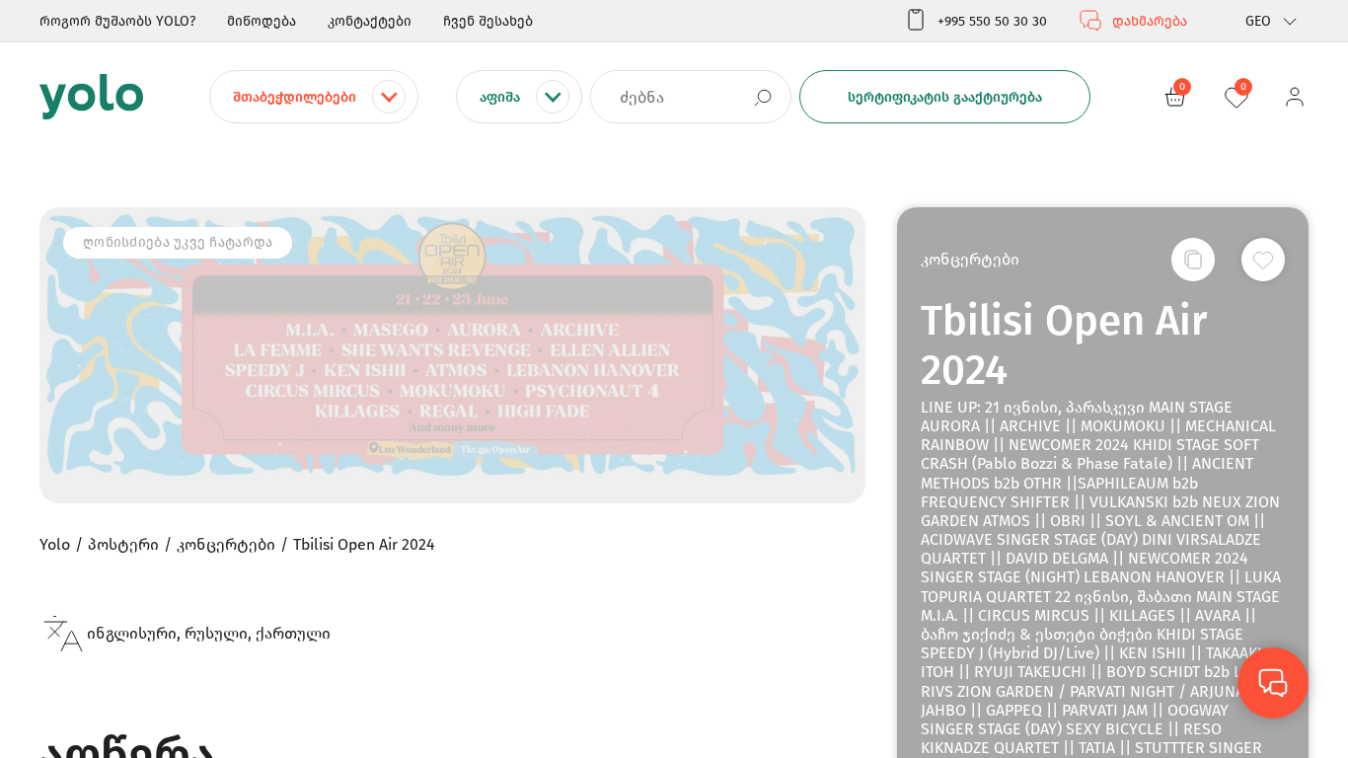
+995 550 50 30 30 (992, 21)
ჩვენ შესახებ (488, 21)
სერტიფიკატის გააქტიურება (945, 97)
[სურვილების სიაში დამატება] (1263, 259)
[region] (674, 379)
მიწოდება (261, 21)
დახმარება (1149, 21)
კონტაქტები (370, 21)
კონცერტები (970, 259)
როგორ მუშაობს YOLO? (117, 21)
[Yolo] (91, 96)
